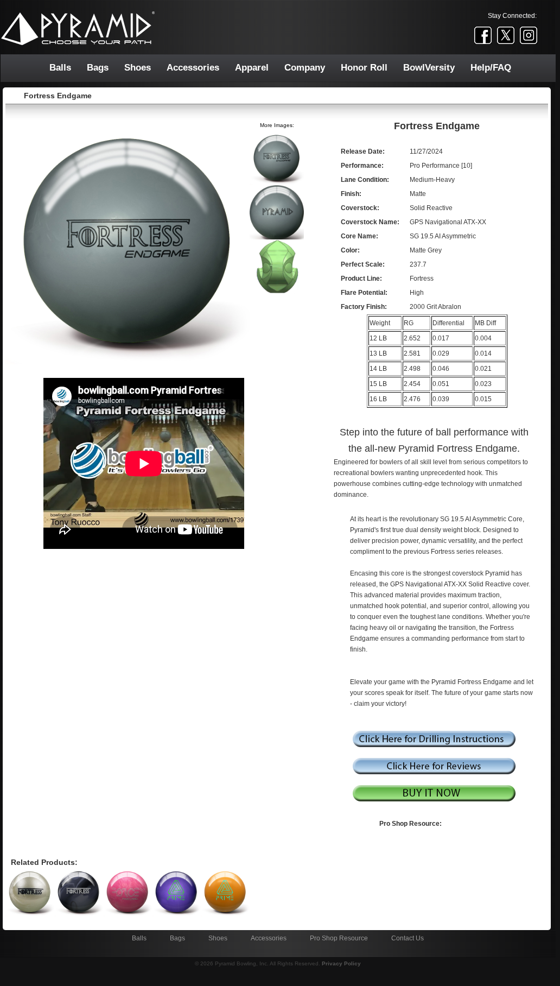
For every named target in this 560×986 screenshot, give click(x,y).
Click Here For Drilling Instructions (434, 739)
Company (304, 67)
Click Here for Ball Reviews (434, 766)
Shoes (137, 67)
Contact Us (407, 938)
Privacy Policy (341, 963)
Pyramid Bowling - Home (224, 29)
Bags (98, 67)
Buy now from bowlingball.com (434, 793)
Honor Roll (364, 67)
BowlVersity (429, 67)
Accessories (193, 67)
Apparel (252, 67)
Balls (60, 67)
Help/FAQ (490, 67)
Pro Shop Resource (339, 938)
